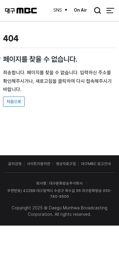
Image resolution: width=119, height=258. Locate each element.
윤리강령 (15, 163)
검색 (96, 11)
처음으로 (13, 101)
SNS (57, 10)
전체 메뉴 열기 (110, 10)
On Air (80, 10)
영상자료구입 (66, 163)
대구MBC (21, 10)
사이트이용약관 (38, 163)
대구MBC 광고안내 (96, 163)
